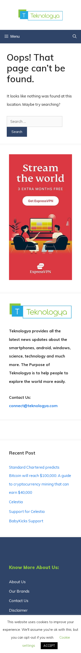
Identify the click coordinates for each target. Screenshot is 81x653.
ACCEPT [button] (49, 645)
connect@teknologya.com (33, 405)
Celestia (16, 501)
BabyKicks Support (26, 520)
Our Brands (19, 591)
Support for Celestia (27, 511)
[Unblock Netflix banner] (40, 278)
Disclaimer (18, 610)
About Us (17, 581)
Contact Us (18, 600)
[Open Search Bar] (74, 36)
